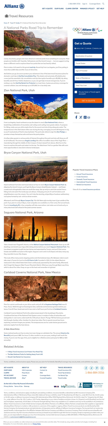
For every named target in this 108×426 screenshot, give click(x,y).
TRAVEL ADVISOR (10, 378)
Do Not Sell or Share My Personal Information (19, 383)
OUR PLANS (8, 370)
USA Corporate (27, 370)
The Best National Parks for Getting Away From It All (25, 354)
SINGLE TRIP (80, 48)
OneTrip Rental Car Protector (25, 83)
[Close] (104, 422)
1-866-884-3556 (94, 372)
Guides (18, 23)
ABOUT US (25, 367)
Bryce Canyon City (27, 200)
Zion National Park (51, 122)
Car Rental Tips (63, 375)
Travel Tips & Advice (64, 373)
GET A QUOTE (8, 367)
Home (5, 23)
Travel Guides (62, 378)
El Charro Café (33, 260)
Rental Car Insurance (83, 184)
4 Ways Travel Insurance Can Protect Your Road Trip (25, 351)
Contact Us (43, 370)
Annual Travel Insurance (84, 174)
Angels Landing (30, 140)
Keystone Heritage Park (53, 304)
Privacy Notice (8, 386)
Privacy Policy (37, 424)
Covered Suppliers (46, 378)
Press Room (26, 373)
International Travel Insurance (86, 182)
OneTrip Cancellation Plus (27, 76)
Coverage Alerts (45, 375)
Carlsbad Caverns (60, 309)
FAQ (41, 373)
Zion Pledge (61, 132)
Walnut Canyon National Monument (46, 244)
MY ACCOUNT (9, 375)
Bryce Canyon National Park (54, 185)
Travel (12, 23)
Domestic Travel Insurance (85, 179)
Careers (24, 375)
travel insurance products (91, 189)
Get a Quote (88, 101)
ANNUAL (89, 48)
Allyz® (24, 378)
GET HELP (43, 367)
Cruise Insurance (82, 177)
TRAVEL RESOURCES (65, 367)
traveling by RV (15, 205)
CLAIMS (6, 373)
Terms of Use (18, 386)
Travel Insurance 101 (64, 370)
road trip (32, 67)
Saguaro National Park (58, 247)
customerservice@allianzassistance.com (23, 417)
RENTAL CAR (98, 48)
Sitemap (26, 386)
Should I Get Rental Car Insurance (19, 357)
